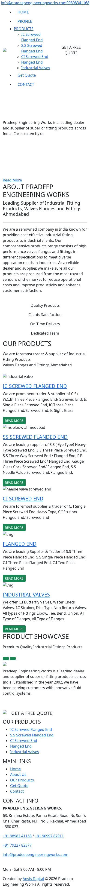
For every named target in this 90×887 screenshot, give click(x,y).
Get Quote (27, 75)
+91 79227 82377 (17, 845)
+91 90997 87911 (49, 836)
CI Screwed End (34, 56)
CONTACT (26, 84)
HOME (23, 12)
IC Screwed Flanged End (31, 729)
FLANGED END (19, 543)
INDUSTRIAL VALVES (26, 594)
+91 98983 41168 (17, 836)
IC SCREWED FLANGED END (35, 386)
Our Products (22, 780)
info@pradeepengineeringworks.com (33, 2)
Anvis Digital (33, 878)
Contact (17, 791)
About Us (18, 774)
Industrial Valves (35, 67)
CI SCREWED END (23, 498)
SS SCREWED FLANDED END (35, 436)
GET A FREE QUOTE (71, 50)
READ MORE (14, 420)
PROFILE (25, 21)
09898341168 (77, 2)
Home (15, 768)
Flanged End (32, 62)
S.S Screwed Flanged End (32, 735)
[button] (7, 139)
